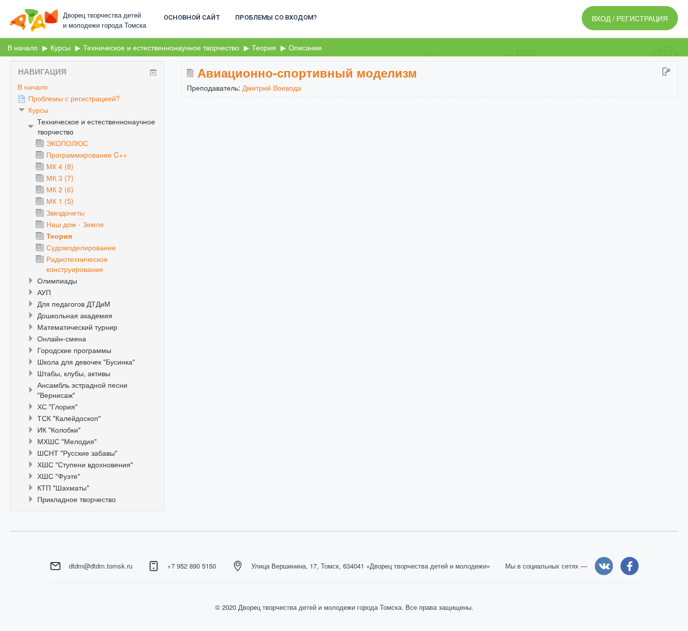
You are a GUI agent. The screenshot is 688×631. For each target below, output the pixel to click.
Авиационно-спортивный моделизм (307, 72)
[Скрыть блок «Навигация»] (153, 72)
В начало (33, 87)
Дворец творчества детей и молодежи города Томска (104, 20)
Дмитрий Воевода (271, 88)
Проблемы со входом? (276, 17)
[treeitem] (87, 87)
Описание (305, 47)
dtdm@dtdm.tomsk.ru (100, 566)
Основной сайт (192, 17)
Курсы (38, 110)
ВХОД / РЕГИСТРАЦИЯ (630, 18)
